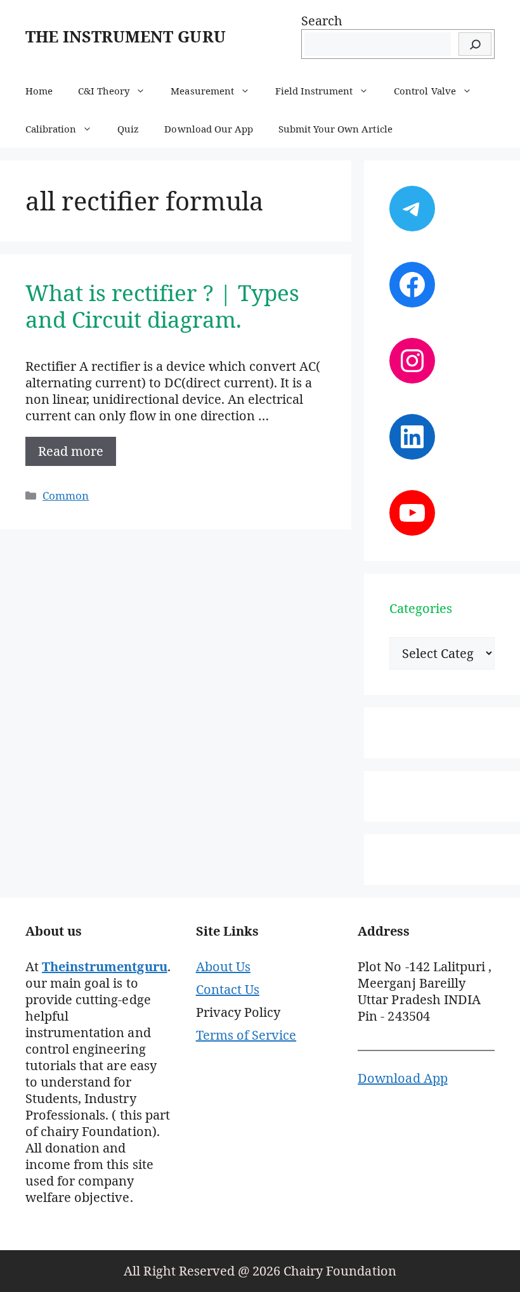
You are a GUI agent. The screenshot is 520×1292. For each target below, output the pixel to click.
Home (39, 90)
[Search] (474, 44)
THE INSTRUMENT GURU (125, 36)
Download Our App (208, 128)
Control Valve (424, 90)
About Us (223, 966)
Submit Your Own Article (335, 128)
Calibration (50, 128)
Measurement (202, 90)
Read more (70, 451)
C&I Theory (103, 90)
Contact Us (227, 989)
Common (65, 495)
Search (321, 20)
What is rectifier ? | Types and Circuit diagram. (162, 306)
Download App (402, 1078)
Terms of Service (246, 1034)
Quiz (128, 128)
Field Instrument (314, 90)
